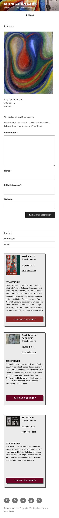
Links (6, 244)
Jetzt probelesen (29, 270)
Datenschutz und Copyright (16, 508)
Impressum (9, 238)
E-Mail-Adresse (12, 185)
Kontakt (8, 233)
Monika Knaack (20, 4)
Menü (31, 15)
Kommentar (11, 132)
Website (8, 199)
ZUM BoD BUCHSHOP (25, 319)
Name (7, 171)
